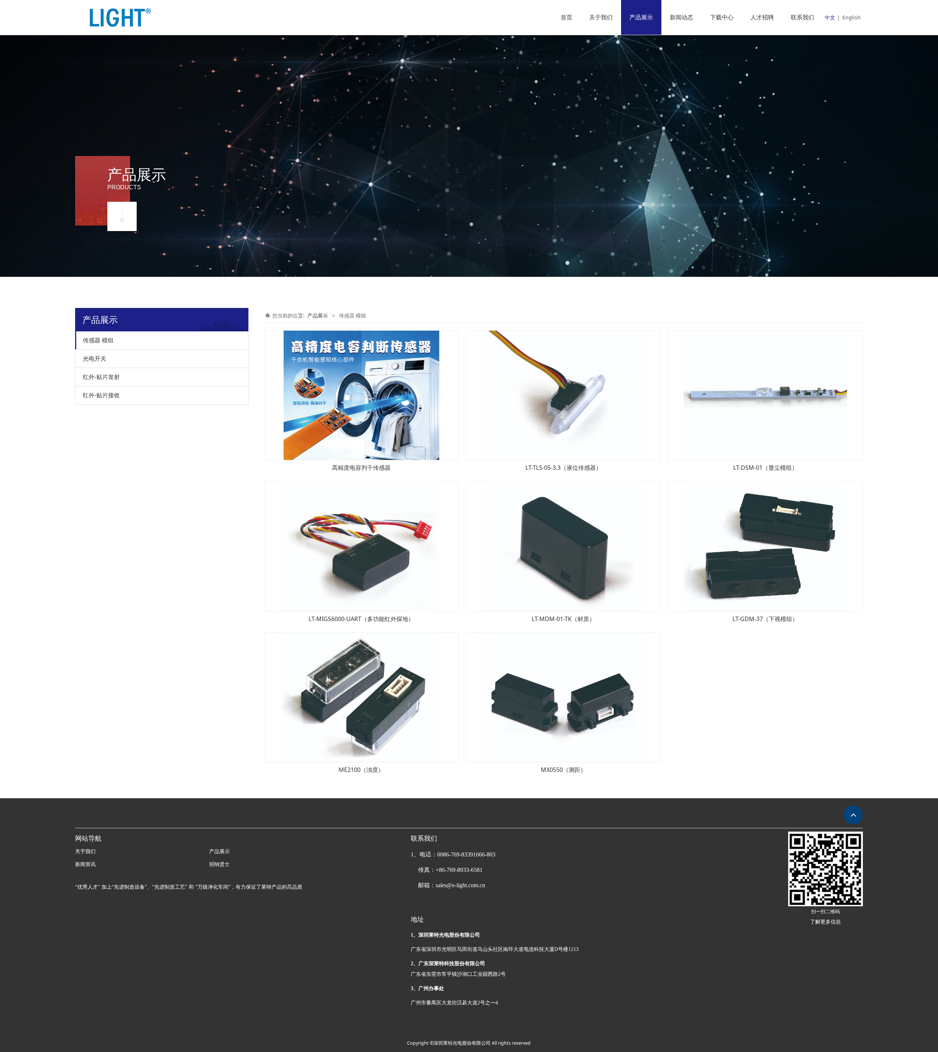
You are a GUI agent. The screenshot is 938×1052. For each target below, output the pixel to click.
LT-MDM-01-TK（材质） (563, 619)
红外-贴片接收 (101, 395)
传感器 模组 (98, 340)
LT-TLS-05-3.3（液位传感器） (563, 468)
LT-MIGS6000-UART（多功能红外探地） (361, 619)
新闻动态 (681, 17)
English (851, 17)
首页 (566, 17)
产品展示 (641, 17)
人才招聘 (762, 17)
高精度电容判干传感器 (361, 468)
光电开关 (94, 358)
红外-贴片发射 (101, 377)
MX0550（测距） (563, 770)
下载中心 (722, 17)
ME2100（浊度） (361, 770)
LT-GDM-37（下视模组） (765, 619)
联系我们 (802, 17)
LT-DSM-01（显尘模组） (765, 468)
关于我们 (601, 17)
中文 (830, 17)
